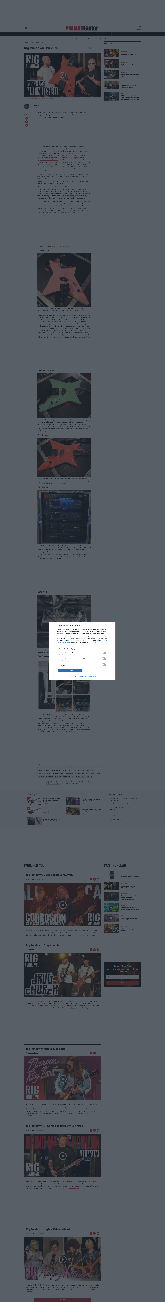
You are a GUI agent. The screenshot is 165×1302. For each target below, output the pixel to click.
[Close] (112, 625)
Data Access (82, 676)
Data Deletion (72, 676)
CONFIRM (70, 670)
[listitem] (82, 649)
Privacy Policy (92, 676)
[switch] (104, 653)
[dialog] (82, 651)
